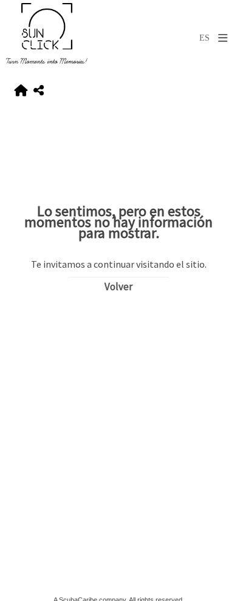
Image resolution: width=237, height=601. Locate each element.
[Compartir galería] (38, 91)
